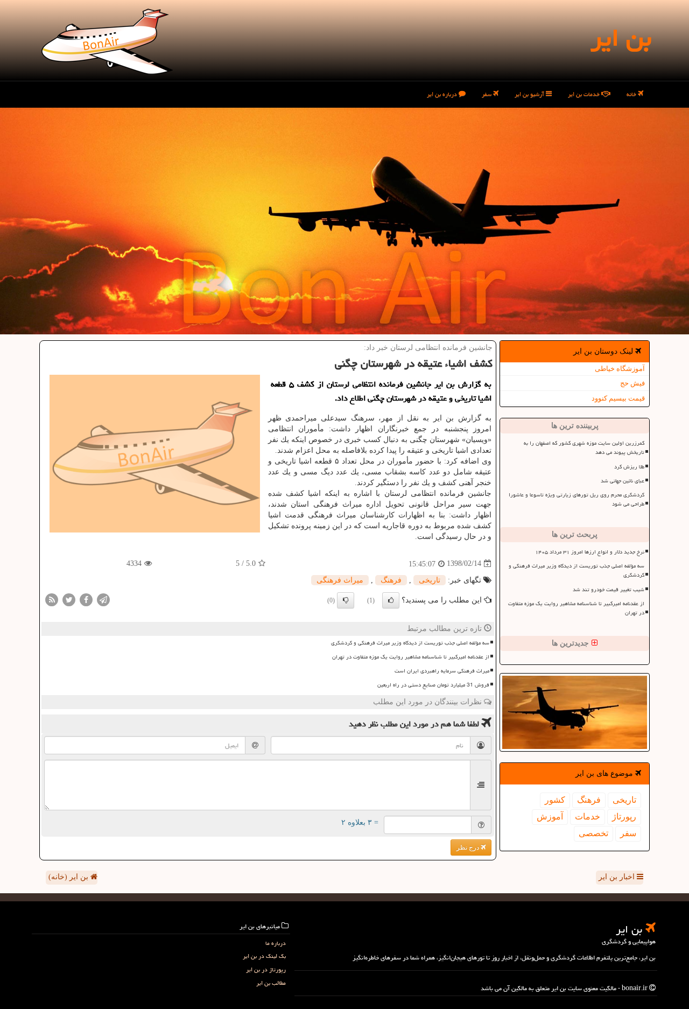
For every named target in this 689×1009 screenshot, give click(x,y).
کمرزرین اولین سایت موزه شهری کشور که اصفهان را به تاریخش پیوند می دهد (584, 448)
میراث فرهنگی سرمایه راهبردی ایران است (442, 670)
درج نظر (468, 847)
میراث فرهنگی (340, 580)
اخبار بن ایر (618, 877)
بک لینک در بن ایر (264, 956)
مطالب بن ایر (271, 983)
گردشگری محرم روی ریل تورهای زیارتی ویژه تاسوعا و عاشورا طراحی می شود (576, 499)
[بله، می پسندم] (390, 600)
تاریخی (624, 799)
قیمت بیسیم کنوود (618, 398)
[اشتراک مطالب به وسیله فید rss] (51, 599)
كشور (555, 799)
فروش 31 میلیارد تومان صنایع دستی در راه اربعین (433, 684)
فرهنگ (589, 799)
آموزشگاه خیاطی (620, 369)
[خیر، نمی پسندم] (345, 600)
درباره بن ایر (443, 94)
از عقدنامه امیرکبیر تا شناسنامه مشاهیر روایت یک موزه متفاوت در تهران (576, 608)
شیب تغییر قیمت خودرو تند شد (608, 589)
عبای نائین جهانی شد (622, 480)
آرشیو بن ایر (530, 94)
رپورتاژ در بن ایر (266, 969)
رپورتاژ (624, 816)
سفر (487, 94)
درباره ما (275, 943)
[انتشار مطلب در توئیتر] (68, 599)
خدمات (587, 816)
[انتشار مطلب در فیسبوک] (86, 599)
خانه (632, 94)
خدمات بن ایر (584, 94)
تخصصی (593, 833)
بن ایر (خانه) (69, 877)
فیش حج (632, 383)
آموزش (550, 816)
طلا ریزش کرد (629, 466)
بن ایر (620, 38)
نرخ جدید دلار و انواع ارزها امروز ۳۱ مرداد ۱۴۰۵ (589, 551)
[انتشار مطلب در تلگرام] (103, 599)
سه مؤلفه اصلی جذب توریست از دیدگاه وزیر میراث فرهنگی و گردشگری (576, 570)
